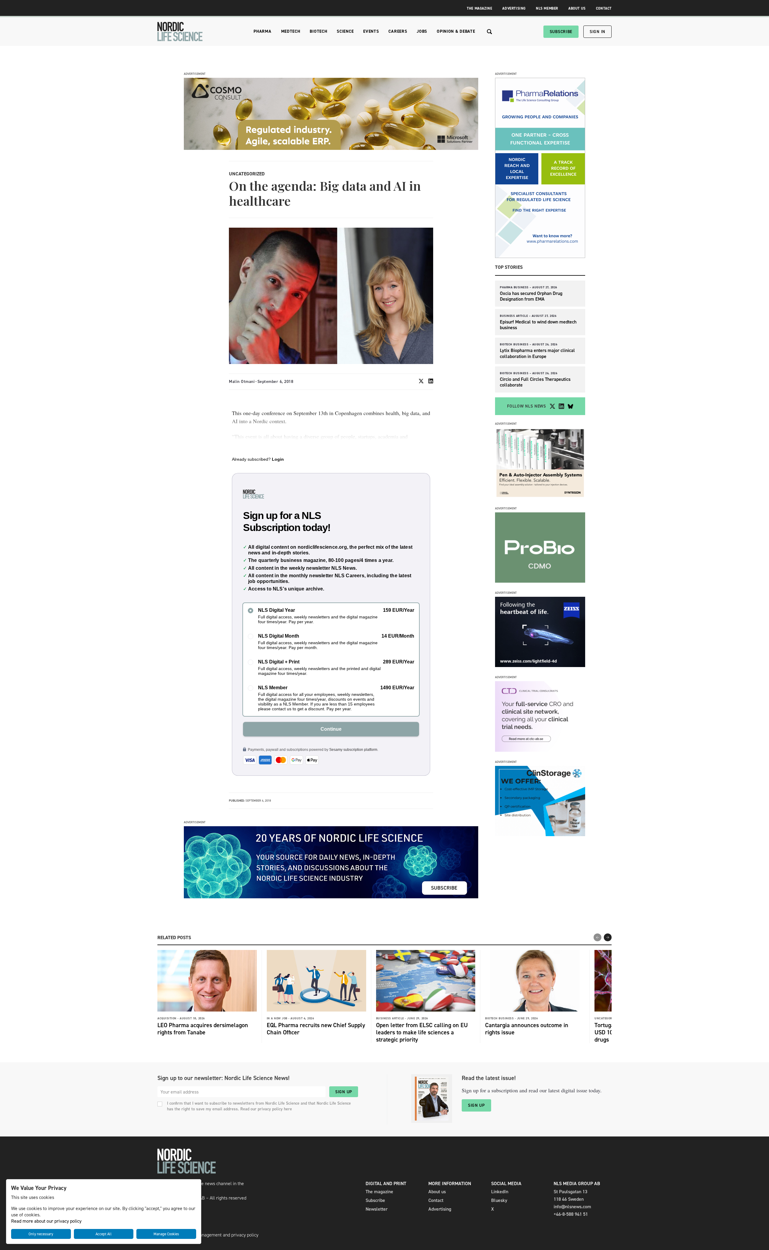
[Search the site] (489, 31)
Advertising (514, 8)
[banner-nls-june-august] (331, 897)
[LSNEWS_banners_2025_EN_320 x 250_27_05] (540, 665)
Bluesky (499, 1200)
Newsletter (377, 1209)
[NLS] (179, 31)
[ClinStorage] (540, 834)
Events (371, 31)
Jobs (422, 31)
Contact (604, 8)
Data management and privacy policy (221, 1235)
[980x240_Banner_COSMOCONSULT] (331, 148)
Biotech (318, 31)
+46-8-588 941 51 (571, 1214)
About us (437, 1191)
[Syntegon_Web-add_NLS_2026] (540, 496)
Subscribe (561, 32)
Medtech (290, 31)
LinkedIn (499, 1191)
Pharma (262, 31)
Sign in (597, 32)
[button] (608, 937)
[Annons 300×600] (540, 256)
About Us (577, 8)
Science (345, 31)
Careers (397, 31)
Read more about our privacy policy (46, 1221)
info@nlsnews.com (572, 1206)
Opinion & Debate (456, 31)
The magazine (379, 1191)
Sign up (343, 1092)
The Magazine (479, 8)
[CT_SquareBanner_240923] (540, 750)
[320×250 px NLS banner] (540, 581)
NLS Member (547, 8)
